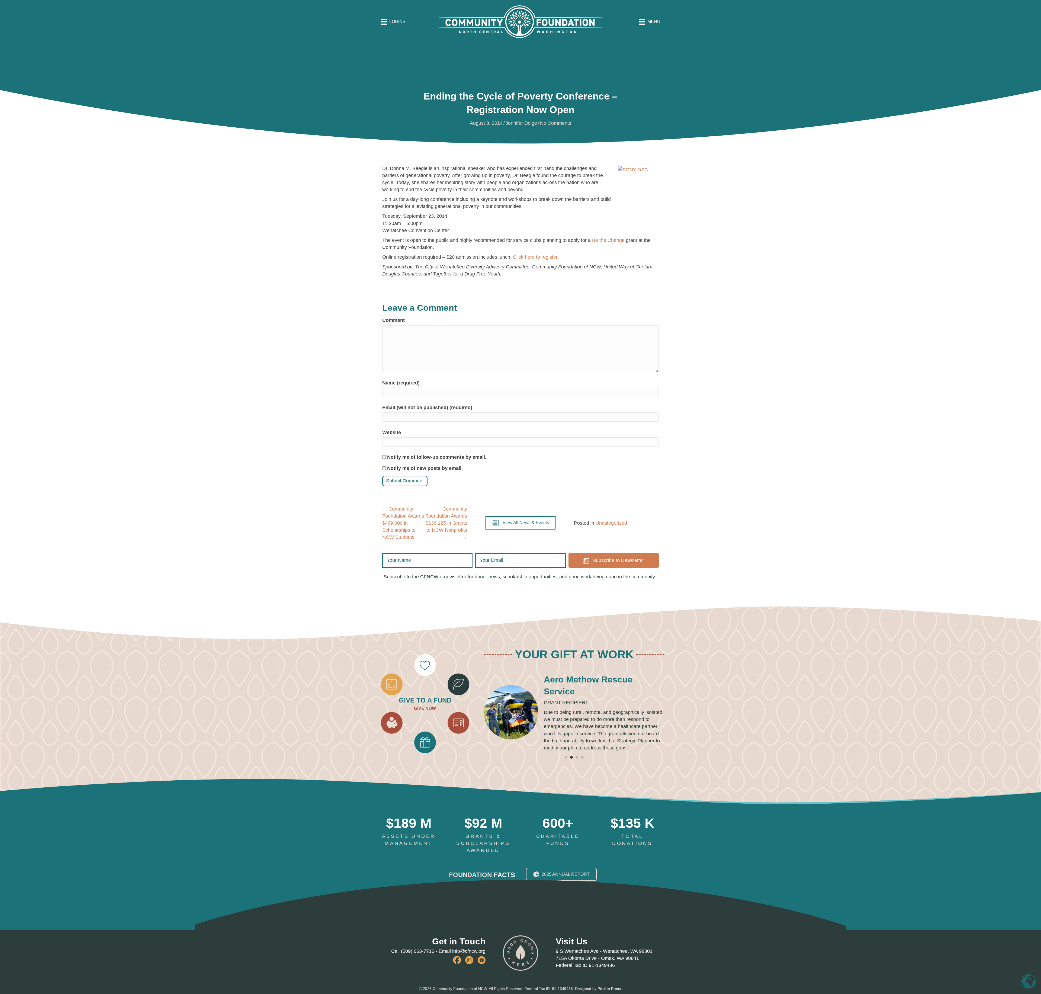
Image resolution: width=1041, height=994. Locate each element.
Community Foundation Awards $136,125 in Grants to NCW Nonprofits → (446, 523)
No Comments (555, 123)
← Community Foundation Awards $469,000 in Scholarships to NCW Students (403, 523)
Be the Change (608, 240)
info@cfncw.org (469, 965)
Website (391, 432)
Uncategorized (611, 523)
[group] (409, 846)
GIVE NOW (425, 715)
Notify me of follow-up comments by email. (436, 457)
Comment (393, 320)
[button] (520, 523)
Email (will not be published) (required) (427, 407)
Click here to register (535, 257)
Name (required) (401, 383)
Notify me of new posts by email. (425, 468)
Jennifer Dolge (521, 123)
